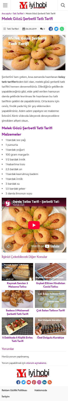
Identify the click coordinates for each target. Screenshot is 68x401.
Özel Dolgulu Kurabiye (50, 337)
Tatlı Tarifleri (18, 13)
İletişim (6, 396)
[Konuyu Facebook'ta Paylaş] (50, 29)
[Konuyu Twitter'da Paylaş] (56, 29)
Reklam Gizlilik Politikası (14, 390)
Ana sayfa (6, 13)
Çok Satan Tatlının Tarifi (50, 310)
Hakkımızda (41, 390)
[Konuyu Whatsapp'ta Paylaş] (62, 29)
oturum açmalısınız (36, 363)
